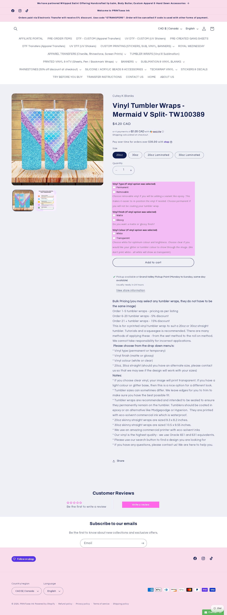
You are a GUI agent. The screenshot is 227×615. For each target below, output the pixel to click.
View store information (130, 290)
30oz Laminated (189, 155)
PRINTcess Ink (27, 604)
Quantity (118, 163)
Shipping (117, 135)
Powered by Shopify (45, 604)
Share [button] (120, 461)
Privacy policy (83, 604)
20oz (119, 155)
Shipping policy (121, 604)
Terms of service (101, 604)
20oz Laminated (158, 155)
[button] (16, 29)
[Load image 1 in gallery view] (23, 200)
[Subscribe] (143, 543)
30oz (135, 155)
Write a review (140, 504)
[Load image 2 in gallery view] (45, 200)
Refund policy (65, 604)
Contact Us (214, 612)
